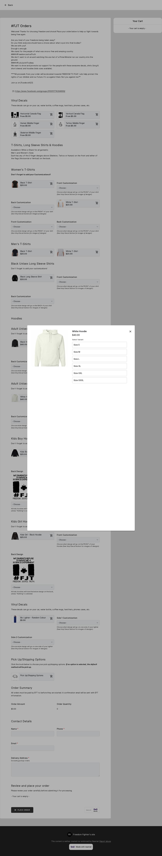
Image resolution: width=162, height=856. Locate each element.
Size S (77, 345)
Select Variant (77, 340)
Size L (76, 359)
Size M (77, 352)
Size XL (77, 366)
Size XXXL (79, 380)
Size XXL (78, 373)
